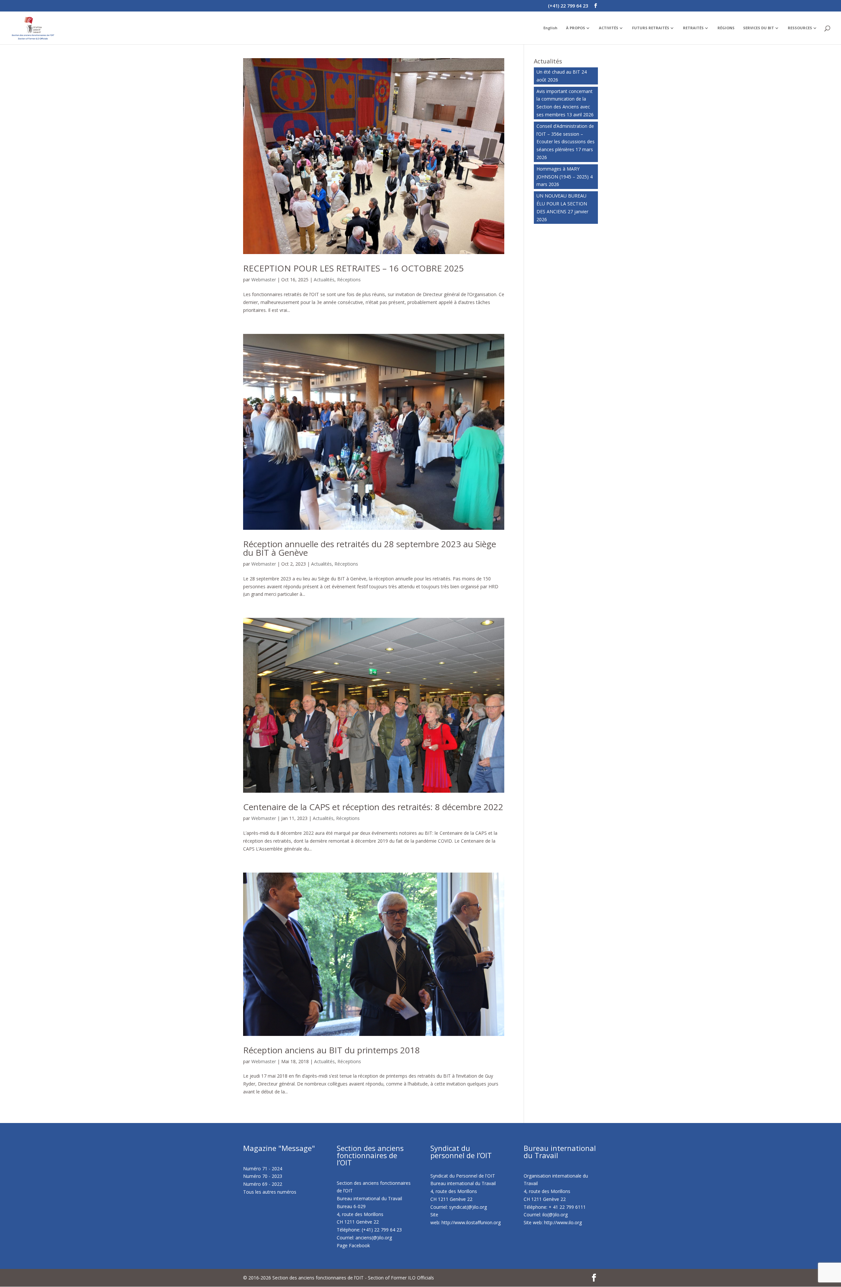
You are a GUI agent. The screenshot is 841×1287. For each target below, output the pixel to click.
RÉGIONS (726, 28)
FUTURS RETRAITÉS (650, 28)
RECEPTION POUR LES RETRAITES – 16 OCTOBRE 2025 (353, 268)
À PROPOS (575, 28)
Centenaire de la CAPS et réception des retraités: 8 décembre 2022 (373, 807)
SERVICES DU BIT (758, 28)
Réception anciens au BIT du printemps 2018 (331, 1050)
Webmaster (263, 279)
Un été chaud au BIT (558, 72)
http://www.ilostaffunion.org (471, 1222)
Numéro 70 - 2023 (262, 1176)
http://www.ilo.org (563, 1222)
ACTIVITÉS (608, 28)
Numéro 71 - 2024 (262, 1168)
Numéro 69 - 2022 (262, 1184)
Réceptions (349, 279)
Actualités (324, 279)
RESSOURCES (800, 28)
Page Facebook (353, 1245)
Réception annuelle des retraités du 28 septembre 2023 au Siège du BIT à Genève (369, 548)
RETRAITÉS (693, 28)
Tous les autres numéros (269, 1192)
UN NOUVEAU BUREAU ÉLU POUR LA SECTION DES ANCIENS (561, 204)
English (550, 28)
